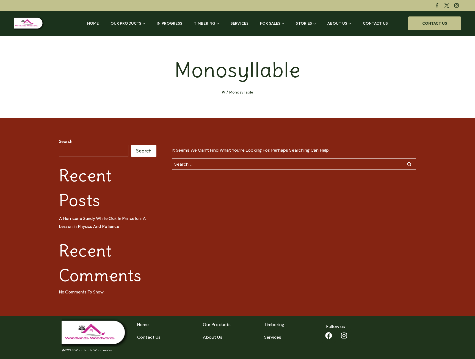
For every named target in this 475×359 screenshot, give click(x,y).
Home (93, 23)
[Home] (223, 92)
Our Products (217, 324)
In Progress (169, 23)
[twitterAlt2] (447, 5)
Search (65, 141)
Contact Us (375, 23)
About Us (212, 337)
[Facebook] (437, 5)
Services (239, 23)
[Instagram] (456, 5)
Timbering (274, 324)
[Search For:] (294, 164)
